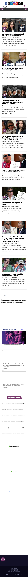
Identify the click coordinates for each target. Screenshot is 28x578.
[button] (23, 9)
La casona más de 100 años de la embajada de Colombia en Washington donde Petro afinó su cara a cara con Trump (13, 433)
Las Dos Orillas (15, 37)
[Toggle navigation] (13, 9)
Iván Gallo (14, 277)
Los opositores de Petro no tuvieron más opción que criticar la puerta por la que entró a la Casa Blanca (13, 415)
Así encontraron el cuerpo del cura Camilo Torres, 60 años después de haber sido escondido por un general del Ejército (13, 421)
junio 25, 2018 (6, 243)
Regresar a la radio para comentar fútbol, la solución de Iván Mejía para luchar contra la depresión (13, 427)
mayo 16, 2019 (6, 71)
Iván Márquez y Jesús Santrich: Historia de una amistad (12, 275)
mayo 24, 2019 (6, 37)
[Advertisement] (14, 458)
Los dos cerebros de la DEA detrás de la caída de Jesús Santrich (13, 35)
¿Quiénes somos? (9, 574)
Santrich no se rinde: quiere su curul (12, 203)
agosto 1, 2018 (6, 206)
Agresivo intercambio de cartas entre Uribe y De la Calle (12, 69)
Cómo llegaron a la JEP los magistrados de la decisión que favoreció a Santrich (12, 102)
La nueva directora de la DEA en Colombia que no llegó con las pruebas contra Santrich (12, 137)
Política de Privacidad (18, 574)
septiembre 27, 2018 (8, 173)
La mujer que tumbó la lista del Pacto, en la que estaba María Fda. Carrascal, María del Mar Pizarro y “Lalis (12, 409)
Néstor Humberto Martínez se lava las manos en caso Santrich (13, 171)
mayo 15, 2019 (6, 105)
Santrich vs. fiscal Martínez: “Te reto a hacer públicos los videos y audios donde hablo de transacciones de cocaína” (13, 239)
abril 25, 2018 (6, 277)
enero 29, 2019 (6, 141)
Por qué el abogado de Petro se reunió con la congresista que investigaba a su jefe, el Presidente (13, 403)
